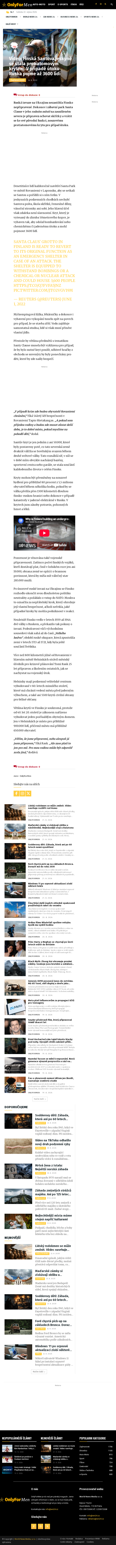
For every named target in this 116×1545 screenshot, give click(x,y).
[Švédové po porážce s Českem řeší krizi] (7, 1459)
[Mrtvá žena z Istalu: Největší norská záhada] (18, 1171)
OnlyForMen (25, 776)
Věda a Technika (42, 1254)
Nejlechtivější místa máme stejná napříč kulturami (53, 1217)
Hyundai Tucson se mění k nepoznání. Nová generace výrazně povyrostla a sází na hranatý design (51, 1060)
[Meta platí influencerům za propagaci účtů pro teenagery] (15, 1007)
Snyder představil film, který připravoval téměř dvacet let (50, 1021)
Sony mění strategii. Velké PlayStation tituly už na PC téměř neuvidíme (25, 1468)
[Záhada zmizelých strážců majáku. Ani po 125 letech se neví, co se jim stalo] (18, 1196)
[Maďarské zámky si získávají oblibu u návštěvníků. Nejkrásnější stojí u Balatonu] (15, 832)
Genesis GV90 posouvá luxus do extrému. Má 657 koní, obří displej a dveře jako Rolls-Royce (50, 982)
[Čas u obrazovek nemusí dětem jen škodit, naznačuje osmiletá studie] (15, 1085)
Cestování (40, 1279)
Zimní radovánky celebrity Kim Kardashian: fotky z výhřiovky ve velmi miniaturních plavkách (25, 1447)
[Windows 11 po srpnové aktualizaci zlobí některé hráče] (15, 890)
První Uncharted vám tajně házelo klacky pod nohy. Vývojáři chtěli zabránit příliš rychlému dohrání (50, 1040)
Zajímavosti (17, 80)
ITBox (38, 1354)
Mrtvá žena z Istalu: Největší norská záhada (51, 1167)
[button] (111, 4)
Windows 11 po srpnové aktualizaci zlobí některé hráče (50, 884)
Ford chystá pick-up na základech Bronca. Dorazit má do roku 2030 (51, 865)
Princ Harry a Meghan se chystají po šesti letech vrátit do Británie (50, 943)
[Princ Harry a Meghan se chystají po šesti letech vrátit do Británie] (15, 948)
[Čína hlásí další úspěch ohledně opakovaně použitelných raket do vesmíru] (15, 910)
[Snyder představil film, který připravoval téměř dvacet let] (15, 1026)
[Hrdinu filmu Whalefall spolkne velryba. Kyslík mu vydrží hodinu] (15, 929)
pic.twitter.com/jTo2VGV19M (43, 290)
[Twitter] (105, 4)
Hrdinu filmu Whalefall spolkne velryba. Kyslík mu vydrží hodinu (49, 923)
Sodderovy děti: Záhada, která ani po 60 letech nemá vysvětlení (50, 845)
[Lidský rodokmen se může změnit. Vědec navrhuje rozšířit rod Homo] (15, 812)
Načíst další (39, 1099)
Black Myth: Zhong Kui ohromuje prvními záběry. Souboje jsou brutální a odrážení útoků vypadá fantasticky (50, 962)
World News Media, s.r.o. (25, 1539)
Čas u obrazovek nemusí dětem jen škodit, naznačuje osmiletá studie (51, 1079)
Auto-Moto (40, 1329)
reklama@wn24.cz (96, 1519)
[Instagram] (100, 4)
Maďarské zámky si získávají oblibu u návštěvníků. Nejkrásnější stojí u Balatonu (51, 826)
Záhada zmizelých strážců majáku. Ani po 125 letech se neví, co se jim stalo (53, 1192)
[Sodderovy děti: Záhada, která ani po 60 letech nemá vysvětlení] (15, 851)
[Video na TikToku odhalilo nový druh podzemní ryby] (18, 1146)
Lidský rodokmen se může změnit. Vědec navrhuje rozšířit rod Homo (49, 806)
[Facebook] (96, 4)
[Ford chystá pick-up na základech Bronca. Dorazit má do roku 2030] (15, 871)
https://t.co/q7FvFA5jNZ (37, 285)
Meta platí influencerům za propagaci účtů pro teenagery (51, 1001)
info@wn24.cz (52, 1509)
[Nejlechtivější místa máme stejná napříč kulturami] (18, 1221)
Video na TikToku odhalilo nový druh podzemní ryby (53, 1142)
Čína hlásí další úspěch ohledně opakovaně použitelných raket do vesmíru (51, 904)
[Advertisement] (44, 157)
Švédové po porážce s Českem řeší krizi (23, 1458)
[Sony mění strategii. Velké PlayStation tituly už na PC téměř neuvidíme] (7, 1469)
